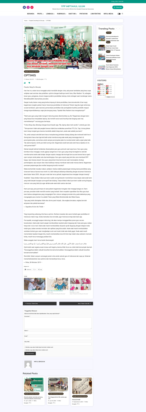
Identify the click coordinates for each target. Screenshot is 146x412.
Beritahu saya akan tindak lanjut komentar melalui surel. (39, 347)
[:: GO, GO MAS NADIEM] (34, 284)
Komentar (27, 316)
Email (26, 336)
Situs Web (26, 341)
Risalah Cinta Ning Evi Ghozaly (32, 71)
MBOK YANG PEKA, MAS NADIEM (55, 290)
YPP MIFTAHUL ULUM (73, 6)
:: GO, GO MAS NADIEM (29, 290)
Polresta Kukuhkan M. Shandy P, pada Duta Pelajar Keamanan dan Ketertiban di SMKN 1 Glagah (112, 32)
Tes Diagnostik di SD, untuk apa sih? (57, 397)
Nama (26, 330)
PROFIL (39, 14)
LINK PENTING (96, 14)
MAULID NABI (76, 399)
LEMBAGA (49, 14)
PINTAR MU (84, 14)
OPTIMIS (72, 290)
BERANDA (30, 14)
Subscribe (119, 7)
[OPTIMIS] (80, 284)
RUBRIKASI (61, 14)
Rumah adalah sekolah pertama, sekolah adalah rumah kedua (33, 397)
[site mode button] (119, 14)
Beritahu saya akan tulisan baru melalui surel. (37, 350)
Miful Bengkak (39, 79)
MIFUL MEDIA (108, 14)
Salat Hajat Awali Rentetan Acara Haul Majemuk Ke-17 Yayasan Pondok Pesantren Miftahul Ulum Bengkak (113, 42)
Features (109, 53)
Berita (108, 34)
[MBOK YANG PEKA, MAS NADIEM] (57, 284)
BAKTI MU (72, 14)
